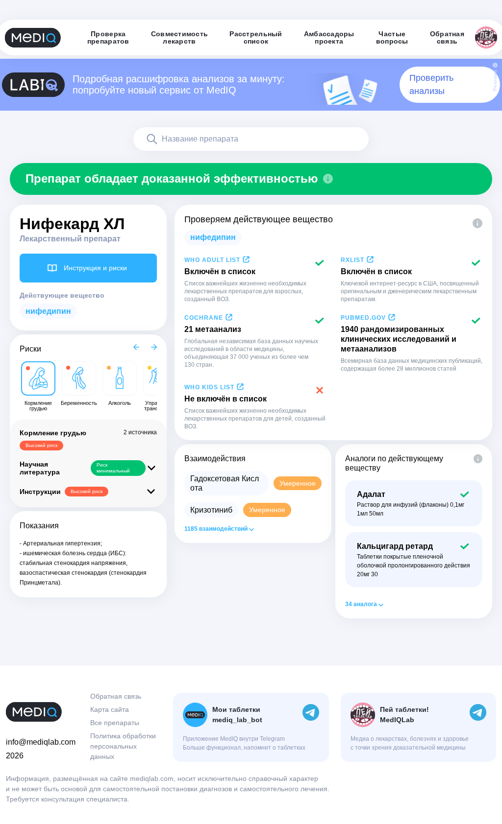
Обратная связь (115, 696)
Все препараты (114, 723)
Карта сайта (109, 709)
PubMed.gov (363, 317)
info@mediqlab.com (40, 742)
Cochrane (203, 317)
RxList (352, 260)
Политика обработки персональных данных (123, 746)
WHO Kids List (209, 387)
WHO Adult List (212, 260)
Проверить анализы (431, 84)
